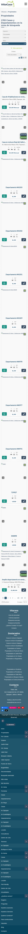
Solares (3, 740)
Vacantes (4, 923)
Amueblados (5, 892)
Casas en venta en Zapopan (14, 638)
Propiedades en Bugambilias (14, 658)
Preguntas (4, 904)
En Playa (4, 802)
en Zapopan (5, 810)
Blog (2, 927)
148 (18, 598)
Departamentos (6, 799)
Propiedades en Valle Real (14, 674)
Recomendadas (6, 771)
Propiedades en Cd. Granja (14, 656)
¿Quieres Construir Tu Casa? (14, 625)
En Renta (4, 853)
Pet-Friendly (5, 884)
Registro (3, 900)
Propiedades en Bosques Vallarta (14, 677)
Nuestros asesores (7, 908)
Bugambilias (5, 767)
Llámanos (10, 724)
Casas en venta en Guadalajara (14, 640)
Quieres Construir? (7, 915)
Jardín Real (4, 744)
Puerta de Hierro (6, 764)
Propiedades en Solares (14, 648)
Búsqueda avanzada (14, 620)
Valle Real (4, 752)
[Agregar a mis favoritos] (24, 69)
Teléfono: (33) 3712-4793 (14, 700)
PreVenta (4, 791)
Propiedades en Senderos (14, 669)
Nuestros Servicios (7, 911)
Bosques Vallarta (6, 756)
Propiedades (5, 732)
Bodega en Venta (6, 849)
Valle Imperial (5, 760)
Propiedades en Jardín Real (14, 653)
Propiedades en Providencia (14, 672)
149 (22, 598)
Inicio (2, 729)
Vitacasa (3, 12)
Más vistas (4, 779)
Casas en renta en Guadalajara (14, 645)
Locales (3, 830)
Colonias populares (14, 617)
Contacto (14, 628)
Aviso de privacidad (14, 615)
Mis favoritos (5, 783)
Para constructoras (7, 919)
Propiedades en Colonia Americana (14, 679)
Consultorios (5, 834)
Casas (3, 795)
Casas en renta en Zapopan (14, 643)
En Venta (4, 787)
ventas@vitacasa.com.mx (14, 702)
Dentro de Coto (6, 837)
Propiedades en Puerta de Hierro (14, 651)
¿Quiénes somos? (6, 896)
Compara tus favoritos (14, 623)
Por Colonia (4, 736)
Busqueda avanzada (7, 775)
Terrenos (4, 841)
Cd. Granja (4, 748)
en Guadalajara (6, 814)
